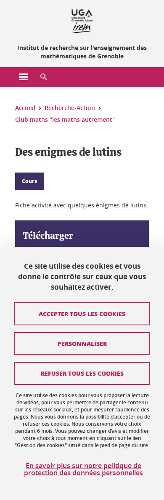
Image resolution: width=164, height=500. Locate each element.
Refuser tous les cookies (82, 373)
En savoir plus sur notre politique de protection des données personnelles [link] (83, 469)
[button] (44, 77)
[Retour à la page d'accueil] (82, 20)
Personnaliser (82, 343)
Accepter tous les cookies (82, 313)
